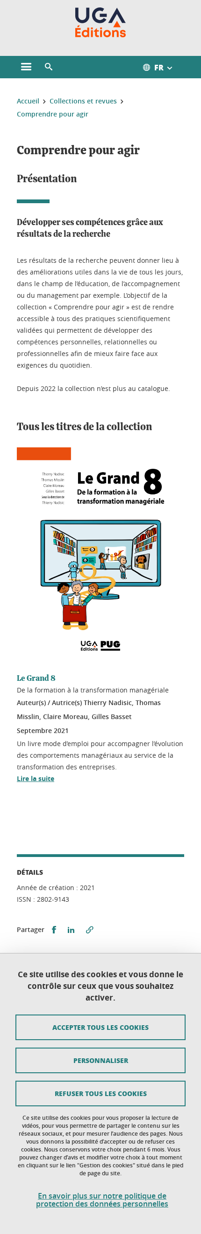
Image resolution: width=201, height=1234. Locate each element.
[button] (48, 67)
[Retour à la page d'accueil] (100, 22)
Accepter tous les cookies (100, 1027)
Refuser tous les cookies (101, 1093)
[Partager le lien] (89, 930)
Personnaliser (100, 1060)
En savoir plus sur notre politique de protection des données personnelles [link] (102, 1200)
